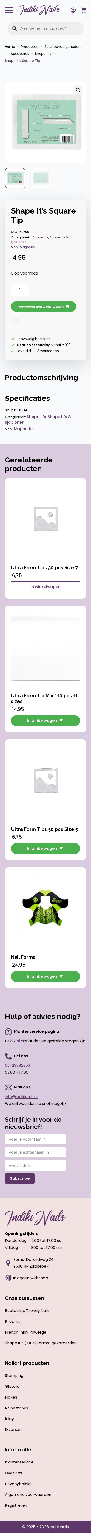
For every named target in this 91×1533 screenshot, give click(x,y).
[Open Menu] (9, 10)
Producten (30, 46)
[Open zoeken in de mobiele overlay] (45, 28)
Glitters (12, 1386)
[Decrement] (14, 290)
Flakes (11, 1397)
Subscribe (20, 1178)
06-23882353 (17, 1065)
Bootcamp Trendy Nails (27, 1310)
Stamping (14, 1375)
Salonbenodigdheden (62, 46)
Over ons (13, 1473)
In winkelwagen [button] (42, 720)
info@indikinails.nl (21, 1097)
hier (21, 1041)
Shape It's (43, 53)
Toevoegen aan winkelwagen (40, 306)
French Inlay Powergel (26, 1332)
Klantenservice (19, 1462)
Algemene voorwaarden (28, 1494)
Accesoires (20, 53)
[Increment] (25, 290)
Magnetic (27, 247)
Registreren (16, 1505)
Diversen (13, 1429)
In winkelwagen (45, 587)
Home (10, 46)
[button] (78, 90)
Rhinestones (16, 1408)
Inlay (9, 1419)
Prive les (13, 1321)
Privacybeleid (18, 1484)
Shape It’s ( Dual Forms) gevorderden (41, 1343)
